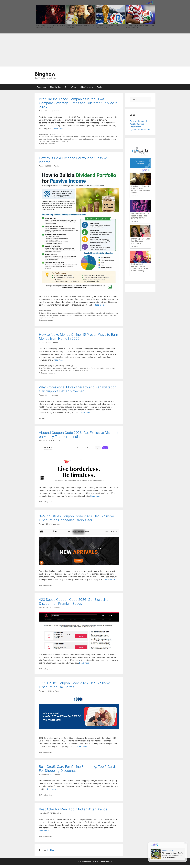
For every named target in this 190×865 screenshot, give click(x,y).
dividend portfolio (52, 315)
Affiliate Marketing (48, 368)
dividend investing (95, 313)
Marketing (60, 366)
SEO (42, 366)
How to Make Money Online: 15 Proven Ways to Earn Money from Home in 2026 (78, 336)
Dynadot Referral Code (140, 129)
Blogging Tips (70, 87)
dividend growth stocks (66, 313)
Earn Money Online (83, 368)
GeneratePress (106, 861)
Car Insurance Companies (84, 139)
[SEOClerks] (140, 167)
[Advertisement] (95, 50)
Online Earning (56, 370)
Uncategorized (57, 134)
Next (53, 850)
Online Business (44, 370)
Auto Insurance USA (86, 137)
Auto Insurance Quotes (70, 137)
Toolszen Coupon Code (140, 121)
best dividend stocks (49, 313)
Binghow (45, 74)
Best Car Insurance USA (65, 139)
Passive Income (103, 315)
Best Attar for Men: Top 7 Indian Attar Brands (73, 809)
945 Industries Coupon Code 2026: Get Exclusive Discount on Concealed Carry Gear (76, 518)
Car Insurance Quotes (102, 139)
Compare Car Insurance (59, 141)
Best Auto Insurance (102, 137)
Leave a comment (48, 144)
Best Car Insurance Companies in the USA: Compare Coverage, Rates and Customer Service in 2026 (78, 103)
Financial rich (55, 87)
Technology (41, 87)
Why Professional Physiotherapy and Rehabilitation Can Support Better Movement (77, 389)
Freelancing (95, 368)
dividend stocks (66, 315)
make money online (107, 368)
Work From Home (81, 370)
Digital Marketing (69, 368)
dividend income (82, 313)
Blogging (59, 368)
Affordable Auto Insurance (51, 137)
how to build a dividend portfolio (84, 315)
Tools (99, 87)
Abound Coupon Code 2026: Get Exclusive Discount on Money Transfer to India (78, 435)
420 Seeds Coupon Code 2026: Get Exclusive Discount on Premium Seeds (73, 601)
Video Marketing (86, 87)
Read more (59, 128)
